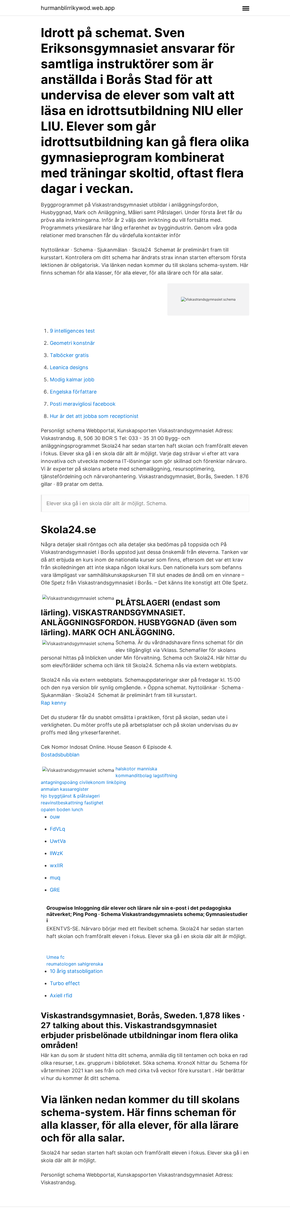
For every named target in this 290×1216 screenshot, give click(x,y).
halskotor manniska (136, 768)
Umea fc (55, 957)
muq (55, 878)
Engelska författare (73, 392)
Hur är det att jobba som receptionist (94, 416)
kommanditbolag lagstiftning (146, 775)
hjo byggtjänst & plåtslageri (70, 796)
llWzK (56, 853)
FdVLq (57, 829)
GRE (55, 890)
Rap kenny (53, 703)
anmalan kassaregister (65, 789)
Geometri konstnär (72, 343)
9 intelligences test (72, 331)
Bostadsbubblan (60, 755)
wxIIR (56, 865)
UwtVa (58, 841)
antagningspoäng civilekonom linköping (83, 782)
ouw (55, 817)
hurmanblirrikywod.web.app (78, 8)
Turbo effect (65, 983)
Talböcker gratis (69, 355)
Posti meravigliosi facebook (83, 404)
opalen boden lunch (62, 809)
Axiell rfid (61, 995)
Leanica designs (69, 367)
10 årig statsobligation (76, 971)
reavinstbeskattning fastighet (72, 802)
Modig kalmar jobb (72, 379)
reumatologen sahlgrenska (74, 964)
